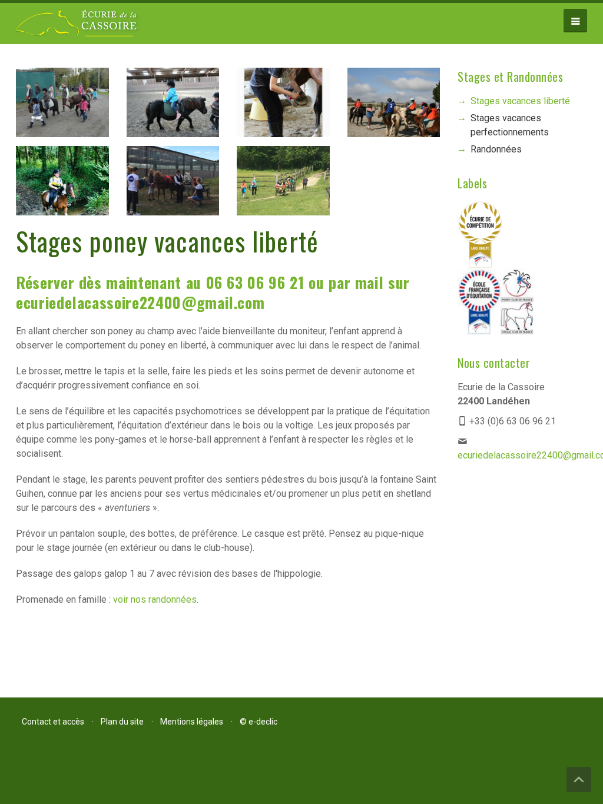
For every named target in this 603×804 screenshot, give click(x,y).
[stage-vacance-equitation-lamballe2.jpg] (283, 106)
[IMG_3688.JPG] (62, 184)
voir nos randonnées (155, 599)
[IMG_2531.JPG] (173, 184)
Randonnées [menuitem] (496, 149)
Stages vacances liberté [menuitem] (520, 101)
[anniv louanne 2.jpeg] (62, 106)
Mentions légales (191, 721)
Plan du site (122, 721)
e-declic (263, 721)
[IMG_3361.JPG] (283, 184)
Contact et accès (53, 721)
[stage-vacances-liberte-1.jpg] (393, 106)
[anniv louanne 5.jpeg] (173, 106)
